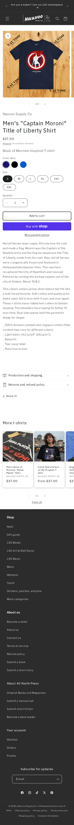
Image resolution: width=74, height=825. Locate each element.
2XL (56, 178)
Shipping (7, 143)
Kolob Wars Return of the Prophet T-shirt (48, 469)
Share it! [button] (11, 396)
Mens (10, 566)
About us (13, 629)
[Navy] (6, 164)
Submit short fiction (20, 709)
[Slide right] (45, 104)
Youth (10, 583)
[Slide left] (29, 104)
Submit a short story (20, 670)
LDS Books (14, 542)
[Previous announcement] (6, 6)
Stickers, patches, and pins (24, 591)
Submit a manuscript (20, 700)
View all (37, 502)
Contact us (14, 637)
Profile (11, 755)
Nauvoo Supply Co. (27, 806)
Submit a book (16, 662)
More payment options (37, 235)
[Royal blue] (23, 164)
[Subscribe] (58, 779)
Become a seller (17, 621)
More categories (17, 599)
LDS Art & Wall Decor (21, 550)
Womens (12, 574)
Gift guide (13, 534)
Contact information (48, 816)
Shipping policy (27, 816)
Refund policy (16, 654)
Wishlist (12, 739)
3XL (9, 187)
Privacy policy (40, 810)
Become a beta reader (21, 717)
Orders (11, 747)
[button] (7, 19)
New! (10, 526)
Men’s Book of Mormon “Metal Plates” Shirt (15, 469)
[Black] (14, 164)
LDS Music (14, 558)
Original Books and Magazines (26, 692)
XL (43, 178)
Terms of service (18, 646)
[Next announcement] (67, 6)
